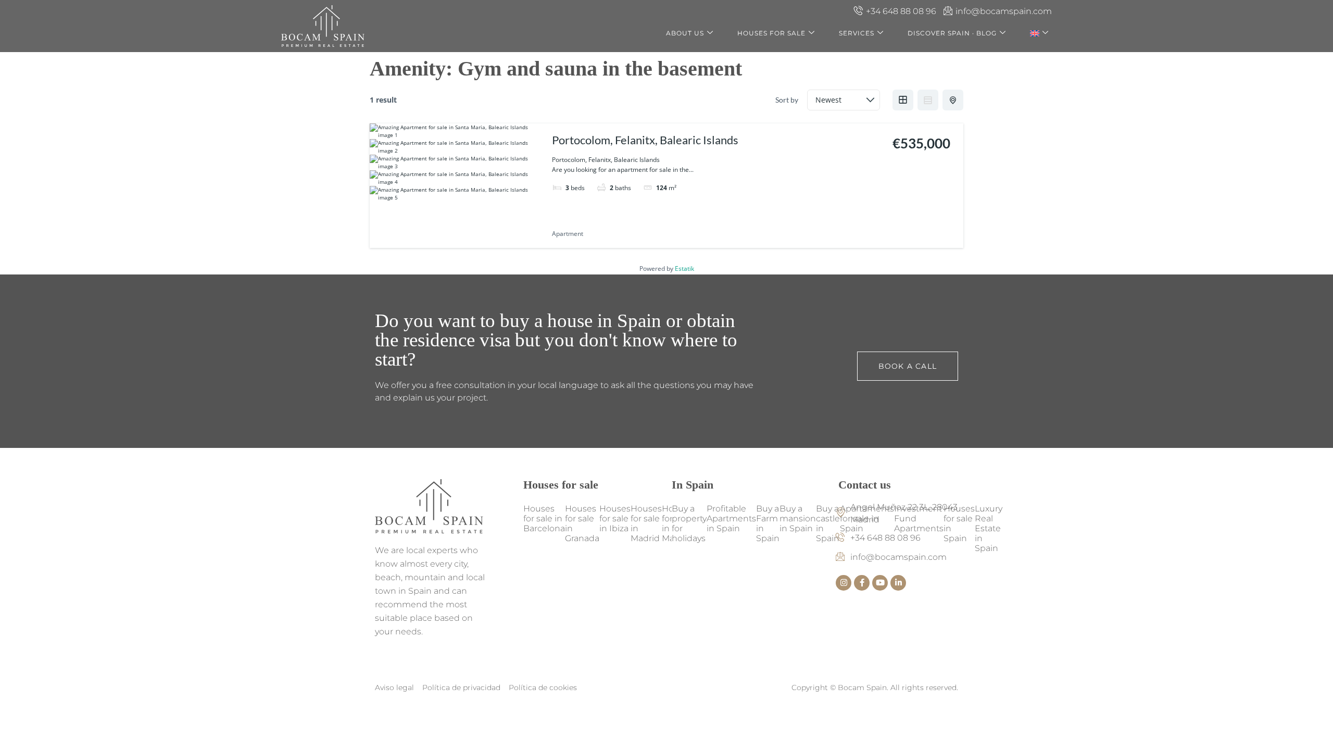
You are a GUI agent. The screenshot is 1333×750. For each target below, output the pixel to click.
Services (856, 33)
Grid (902, 100)
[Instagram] (843, 583)
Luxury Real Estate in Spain (988, 528)
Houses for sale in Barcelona (544, 518)
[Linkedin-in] (898, 583)
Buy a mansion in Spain (797, 518)
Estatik (684, 268)
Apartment (567, 233)
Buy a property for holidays (689, 523)
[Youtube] (880, 583)
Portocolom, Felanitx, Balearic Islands (645, 140)
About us (685, 33)
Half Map (952, 100)
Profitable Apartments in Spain (731, 518)
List (927, 100)
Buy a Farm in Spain (767, 523)
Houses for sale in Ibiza (615, 518)
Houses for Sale (771, 33)
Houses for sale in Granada (582, 523)
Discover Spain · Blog (952, 33)
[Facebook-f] (862, 583)
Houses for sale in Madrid (646, 523)
